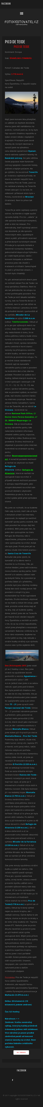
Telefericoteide (20, 322)
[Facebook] (12, 1080)
